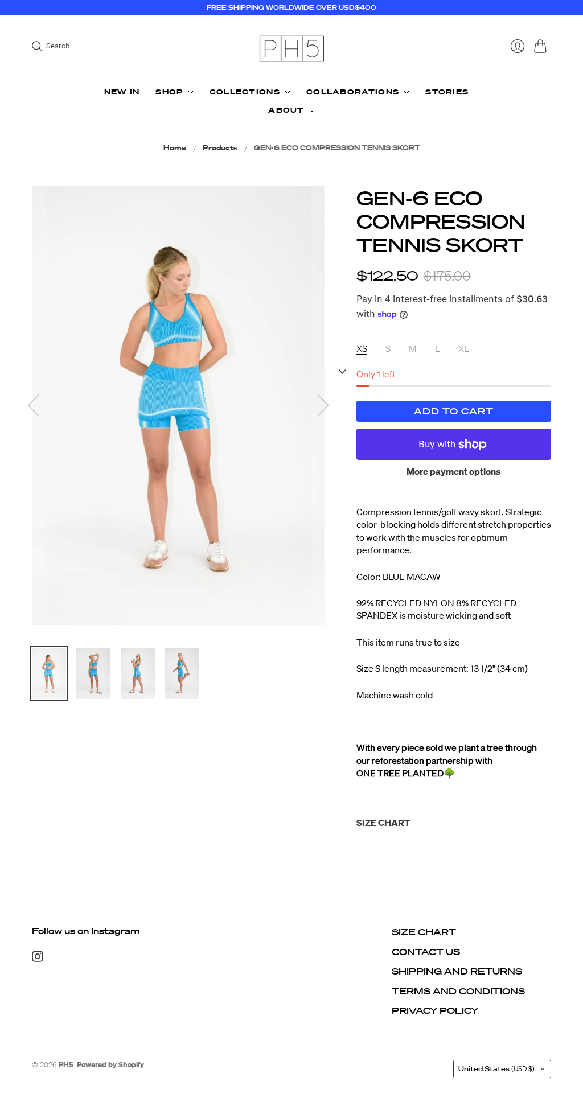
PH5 (66, 1065)
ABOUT (286, 110)
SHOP (169, 92)
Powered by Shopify (110, 1065)
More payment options (453, 471)
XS (361, 348)
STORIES (447, 92)
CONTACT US (426, 951)
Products (220, 148)
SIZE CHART (424, 932)
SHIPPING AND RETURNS (457, 971)
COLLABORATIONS (352, 92)
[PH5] (291, 49)
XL (463, 348)
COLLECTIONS (245, 92)
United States (496, 1069)
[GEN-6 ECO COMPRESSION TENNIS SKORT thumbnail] (49, 673)
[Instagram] (37, 958)
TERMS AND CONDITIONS (458, 991)
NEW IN (122, 92)
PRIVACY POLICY (435, 1010)
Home (174, 148)
